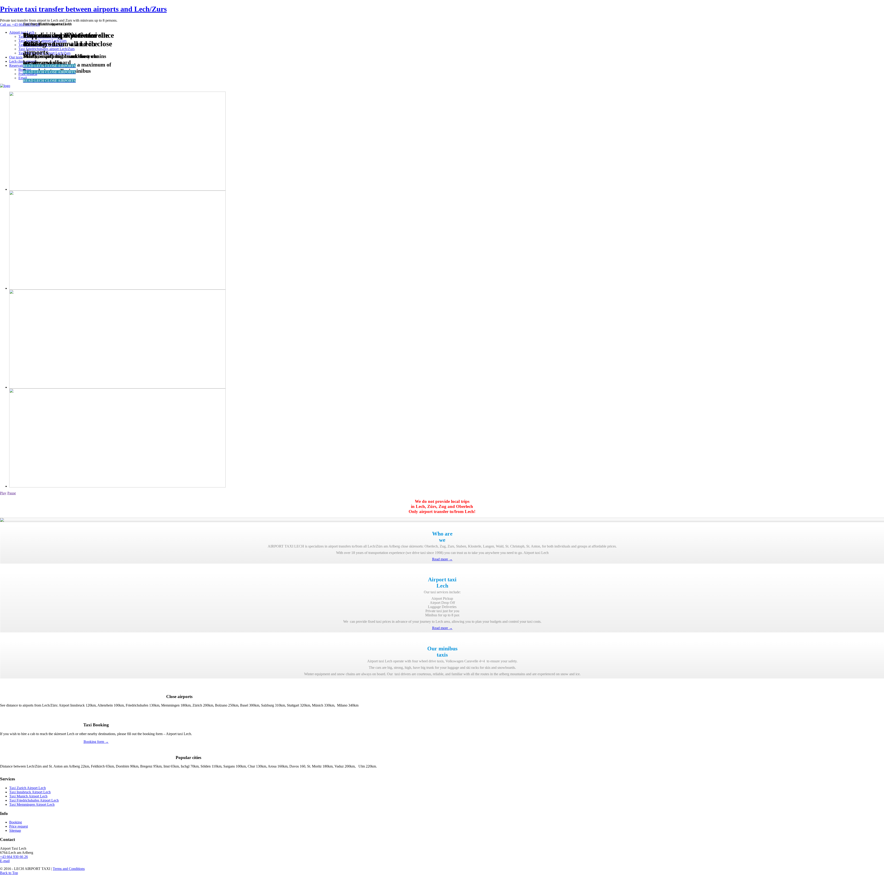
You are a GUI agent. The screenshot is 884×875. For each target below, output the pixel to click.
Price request (18, 826)
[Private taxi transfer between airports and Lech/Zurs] (5, 86)
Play (3, 493)
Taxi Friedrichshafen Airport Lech (34, 800)
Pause (11, 493)
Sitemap (15, 830)
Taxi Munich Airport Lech (28, 796)
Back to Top (9, 873)
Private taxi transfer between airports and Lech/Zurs (83, 9)
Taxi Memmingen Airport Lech (32, 804)
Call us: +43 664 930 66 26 (20, 24)
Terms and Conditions (69, 869)
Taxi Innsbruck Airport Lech (30, 792)
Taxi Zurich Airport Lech (27, 788)
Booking (15, 822)
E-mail (5, 861)
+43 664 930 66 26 (14, 857)
